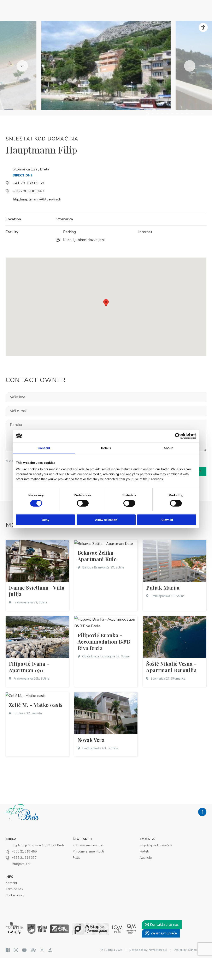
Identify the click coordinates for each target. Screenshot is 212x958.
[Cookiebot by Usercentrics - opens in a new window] (178, 436)
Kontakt (11, 883)
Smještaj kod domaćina (156, 845)
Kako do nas (14, 889)
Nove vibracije (158, 950)
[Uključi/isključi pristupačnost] (203, 27)
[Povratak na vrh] (202, 812)
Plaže (77, 858)
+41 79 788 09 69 (28, 183)
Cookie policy (15, 895)
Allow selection (106, 520)
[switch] (83, 503)
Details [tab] (106, 448)
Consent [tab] (44, 448)
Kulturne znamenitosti (88, 845)
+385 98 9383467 (29, 191)
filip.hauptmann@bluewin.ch (37, 199)
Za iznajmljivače (163, 933)
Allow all (166, 520)
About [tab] (168, 448)
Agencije (146, 858)
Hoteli (144, 851)
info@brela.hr (21, 864)
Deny (45, 520)
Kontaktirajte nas (164, 924)
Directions (23, 175)
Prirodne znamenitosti (88, 851)
